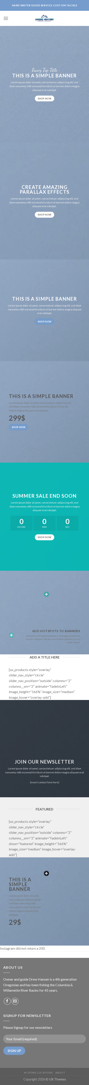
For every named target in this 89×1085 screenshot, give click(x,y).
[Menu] (5, 18)
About (60, 1072)
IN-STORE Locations (38, 1072)
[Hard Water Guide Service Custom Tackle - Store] (44, 18)
